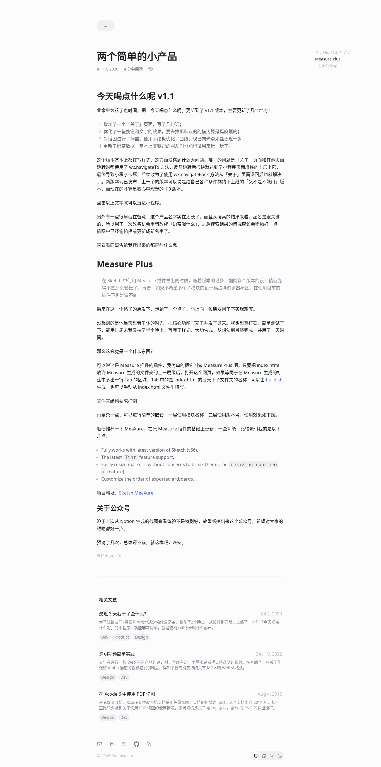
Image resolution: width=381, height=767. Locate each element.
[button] (256, 756)
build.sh (274, 380)
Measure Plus (328, 59)
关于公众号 (327, 65)
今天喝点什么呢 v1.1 (333, 52)
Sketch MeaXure (136, 493)
